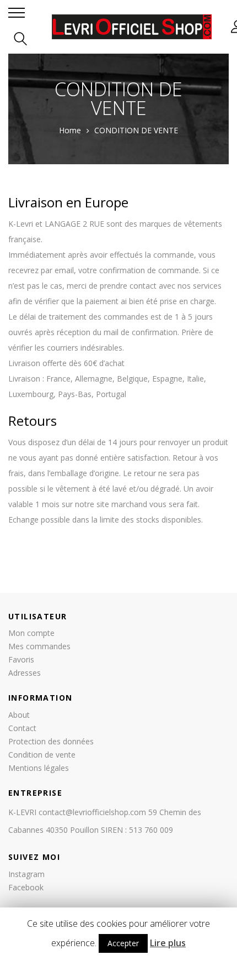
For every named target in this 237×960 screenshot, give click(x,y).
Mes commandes (39, 646)
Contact (22, 728)
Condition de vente (42, 754)
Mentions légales (38, 768)
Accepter (123, 943)
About (19, 714)
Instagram (26, 874)
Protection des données (51, 741)
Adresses (24, 672)
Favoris (21, 659)
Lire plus (168, 943)
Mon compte (31, 633)
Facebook (26, 887)
